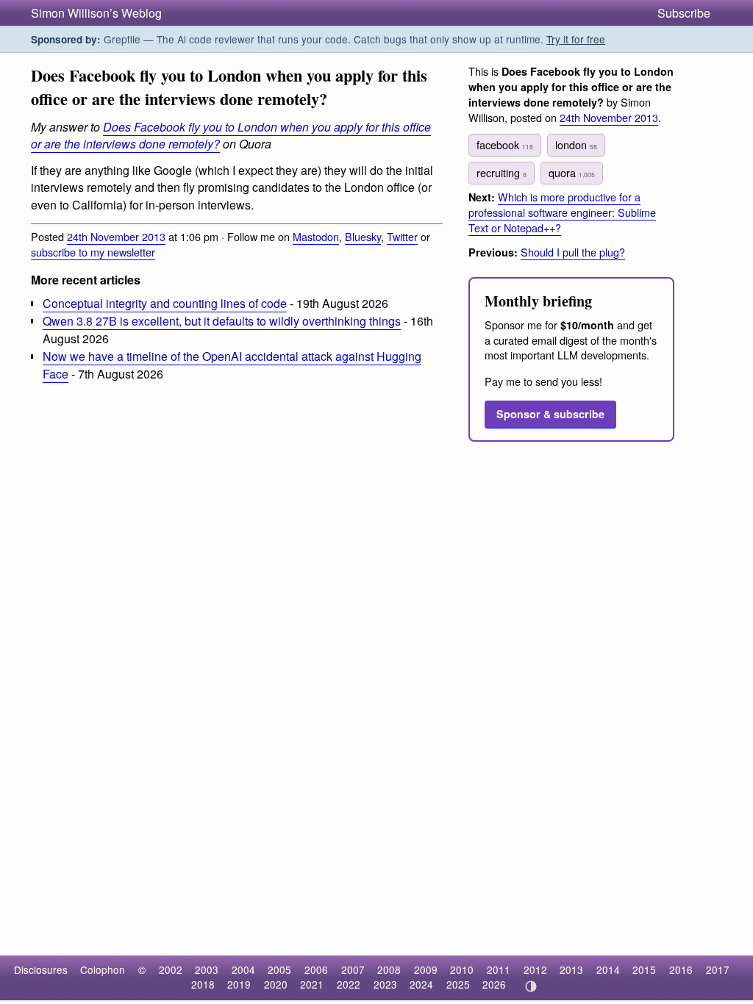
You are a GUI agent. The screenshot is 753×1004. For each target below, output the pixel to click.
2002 (170, 969)
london (576, 144)
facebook (505, 144)
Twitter (402, 236)
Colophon (102, 969)
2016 (681, 969)
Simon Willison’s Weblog (96, 12)
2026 (494, 984)
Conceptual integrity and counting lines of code (165, 303)
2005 (279, 969)
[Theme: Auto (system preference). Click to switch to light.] (530, 986)
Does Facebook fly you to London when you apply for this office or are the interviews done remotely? (231, 135)
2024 (421, 984)
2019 (239, 984)
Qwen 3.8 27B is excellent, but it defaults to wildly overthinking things (222, 320)
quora (572, 172)
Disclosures (41, 969)
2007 (353, 969)
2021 (312, 984)
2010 (462, 969)
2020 (276, 984)
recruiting (502, 172)
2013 (571, 969)
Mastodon (316, 236)
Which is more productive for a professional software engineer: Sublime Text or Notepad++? (562, 212)
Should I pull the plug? (573, 251)
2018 (203, 984)
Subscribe (683, 12)
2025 (458, 984)
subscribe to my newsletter (93, 251)
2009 (426, 969)
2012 (535, 969)
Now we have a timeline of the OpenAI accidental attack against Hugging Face (232, 364)
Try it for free (575, 39)
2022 (348, 984)
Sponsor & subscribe (550, 413)
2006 (316, 969)
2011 (498, 969)
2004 (243, 969)
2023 (385, 984)
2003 (206, 969)
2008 (389, 969)
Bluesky (363, 236)
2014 (608, 969)
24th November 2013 (116, 236)
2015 (644, 969)
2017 (717, 969)
